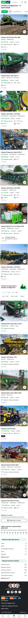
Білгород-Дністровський (13, 548)
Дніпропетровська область (13, 572)
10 (26, 534)
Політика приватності (8, 603)
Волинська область (13, 570)
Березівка (13, 554)
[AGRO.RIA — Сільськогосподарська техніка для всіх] (6, 2)
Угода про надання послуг (9, 606)
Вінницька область (13, 567)
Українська (23, 612)
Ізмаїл (13, 543)
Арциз (13, 546)
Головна (2, 617)
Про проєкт (4, 600)
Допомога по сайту (14, 588)
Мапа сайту (4, 608)
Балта (13, 551)
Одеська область (13, 564)
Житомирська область (13, 575)
